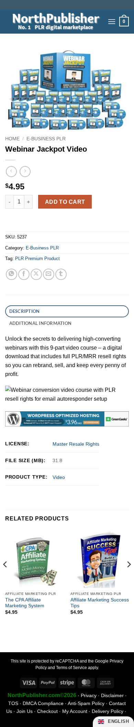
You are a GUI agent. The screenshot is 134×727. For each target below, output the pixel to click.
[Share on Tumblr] (61, 274)
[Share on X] (36, 274)
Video (59, 477)
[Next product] (11, 171)
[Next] (128, 578)
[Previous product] (25, 171)
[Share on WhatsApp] (11, 274)
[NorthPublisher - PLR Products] (53, 21)
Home (12, 138)
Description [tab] (24, 311)
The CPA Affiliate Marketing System (24, 603)
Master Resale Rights (76, 444)
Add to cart (65, 202)
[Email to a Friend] (48, 274)
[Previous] (5, 578)
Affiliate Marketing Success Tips (99, 603)
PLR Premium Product (37, 258)
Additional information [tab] (40, 323)
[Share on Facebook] (24, 274)
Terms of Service (71, 667)
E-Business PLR (46, 138)
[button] (112, 21)
